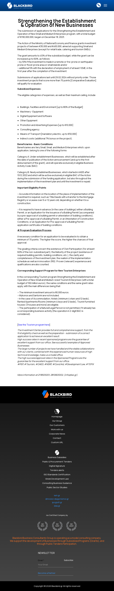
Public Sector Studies (57, 487)
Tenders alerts (57, 470)
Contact (57, 438)
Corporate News (57, 433)
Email (41, 560)
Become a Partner (46, 573)
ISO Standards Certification (57, 474)
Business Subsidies (57, 457)
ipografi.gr (57, 502)
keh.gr (57, 495)
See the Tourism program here (33, 324)
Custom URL (57, 442)
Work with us (57, 429)
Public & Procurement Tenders (57, 461)
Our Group (57, 420)
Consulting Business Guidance (57, 483)
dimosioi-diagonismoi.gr (57, 498)
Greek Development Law (57, 478)
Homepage (57, 416)
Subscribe (68, 560)
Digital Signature (57, 465)
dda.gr (57, 505)
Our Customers (57, 425)
